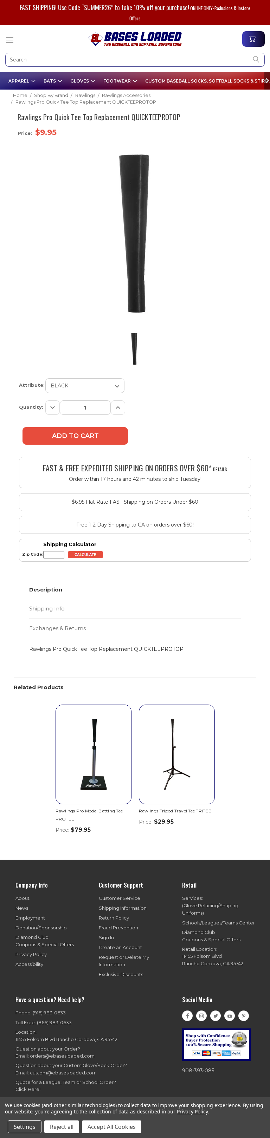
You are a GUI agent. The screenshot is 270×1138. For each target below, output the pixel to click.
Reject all (61, 1127)
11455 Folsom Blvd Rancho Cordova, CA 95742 (66, 1035)
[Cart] (253, 38)
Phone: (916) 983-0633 (40, 1012)
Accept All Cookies (112, 1127)
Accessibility (29, 964)
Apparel (19, 80)
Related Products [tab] (39, 687)
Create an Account (120, 947)
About (22, 898)
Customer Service (119, 898)
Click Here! (27, 1089)
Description (45, 589)
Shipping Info (47, 608)
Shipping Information (123, 908)
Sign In (106, 937)
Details (219, 469)
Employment (30, 918)
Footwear (117, 80)
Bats (50, 80)
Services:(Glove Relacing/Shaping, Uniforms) (210, 905)
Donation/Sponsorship (41, 927)
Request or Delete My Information (124, 960)
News (21, 908)
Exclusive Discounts (121, 974)
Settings (25, 1127)
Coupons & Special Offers (44, 940)
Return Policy (114, 918)
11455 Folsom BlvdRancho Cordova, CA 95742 (212, 956)
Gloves (80, 80)
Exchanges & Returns (57, 628)
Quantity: (31, 407)
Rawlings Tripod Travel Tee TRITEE (175, 810)
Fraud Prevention (118, 927)
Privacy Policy (31, 954)
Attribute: (32, 385)
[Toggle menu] (9, 40)
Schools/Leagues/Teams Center (218, 923)
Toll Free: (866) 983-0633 (43, 1022)
